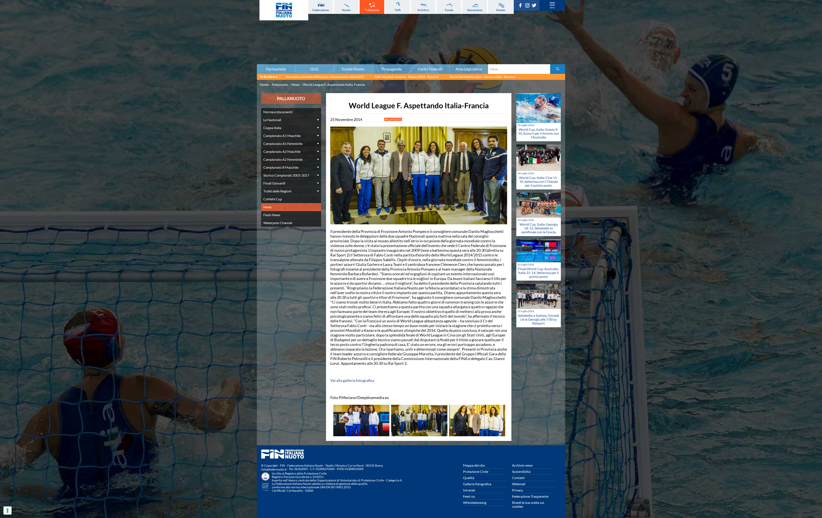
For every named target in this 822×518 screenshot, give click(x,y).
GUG (314, 69)
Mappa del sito (474, 465)
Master (501, 10)
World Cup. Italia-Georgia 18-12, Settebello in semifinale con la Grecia (539, 228)
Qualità (468, 478)
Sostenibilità (521, 471)
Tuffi (398, 10)
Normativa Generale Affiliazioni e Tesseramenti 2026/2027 (325, 77)
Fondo (449, 10)
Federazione (321, 10)
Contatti (518, 478)
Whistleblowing (474, 502)
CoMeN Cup (272, 199)
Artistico (423, 10)
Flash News (271, 215)
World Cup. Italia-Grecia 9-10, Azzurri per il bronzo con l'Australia (538, 133)
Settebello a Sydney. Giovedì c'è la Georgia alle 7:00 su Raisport (538, 319)
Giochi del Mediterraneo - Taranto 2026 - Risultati (482, 77)
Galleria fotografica (477, 484)
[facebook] (521, 6)
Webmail (518, 484)
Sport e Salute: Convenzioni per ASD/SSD (138, 42)
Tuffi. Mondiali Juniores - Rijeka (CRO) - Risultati (407, 77)
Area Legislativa (469, 69)
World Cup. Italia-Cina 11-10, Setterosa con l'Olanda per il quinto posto (538, 181)
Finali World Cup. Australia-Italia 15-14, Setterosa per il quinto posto (538, 272)
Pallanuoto (372, 10)
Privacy (517, 490)
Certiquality (295, 490)
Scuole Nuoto (353, 69)
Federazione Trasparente (530, 496)
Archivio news (522, 465)
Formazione (276, 69)
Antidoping (138, 47)
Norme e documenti (138, 18)
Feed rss (469, 496)
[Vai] (557, 69)
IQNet (309, 490)
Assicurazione (138, 61)
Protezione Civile (475, 471)
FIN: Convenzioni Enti (138, 32)
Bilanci (138, 23)
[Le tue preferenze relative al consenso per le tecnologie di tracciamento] (7, 510)
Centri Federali (430, 69)
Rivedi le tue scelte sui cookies (528, 504)
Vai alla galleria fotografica (352, 380)
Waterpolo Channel (277, 223)
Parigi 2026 (138, 9)
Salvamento (474, 10)
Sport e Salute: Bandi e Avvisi (139, 37)
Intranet (469, 490)
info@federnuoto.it (274, 469)
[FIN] (283, 10)
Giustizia (138, 51)
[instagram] (528, 6)
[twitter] (535, 6)
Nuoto (346, 10)
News (267, 207)
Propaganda (391, 69)
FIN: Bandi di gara (138, 28)
